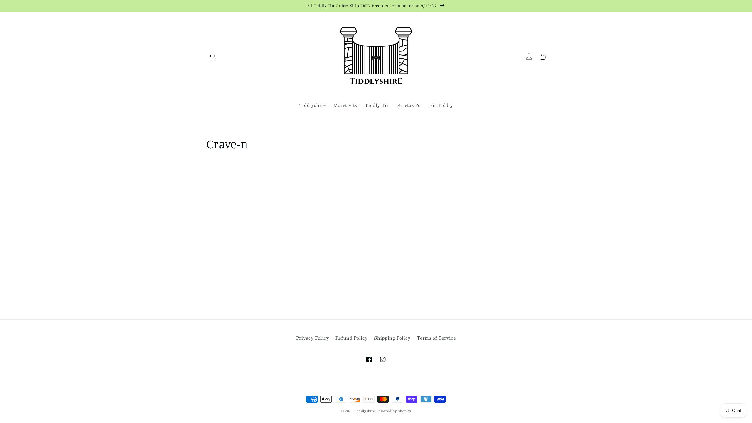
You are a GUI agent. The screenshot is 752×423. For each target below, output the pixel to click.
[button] (213, 56)
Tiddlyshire (365, 410)
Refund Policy (351, 337)
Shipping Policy (392, 337)
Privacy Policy (312, 337)
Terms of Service (436, 337)
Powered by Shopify (393, 410)
